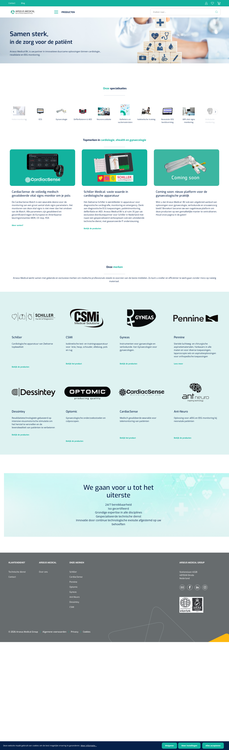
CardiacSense (76, 576)
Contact (11, 3)
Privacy (74, 631)
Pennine (73, 582)
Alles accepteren (213, 745)
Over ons (43, 571)
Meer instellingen (189, 745)
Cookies (86, 631)
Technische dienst (17, 571)
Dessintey (74, 602)
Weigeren (169, 745)
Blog (23, 3)
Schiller (73, 571)
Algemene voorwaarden (54, 631)
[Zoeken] (216, 12)
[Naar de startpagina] (29, 12)
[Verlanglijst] (211, 3)
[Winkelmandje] (217, 3)
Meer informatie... (89, 745)
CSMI (71, 607)
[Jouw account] (206, 3)
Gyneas (73, 592)
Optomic (73, 587)
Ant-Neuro (74, 597)
